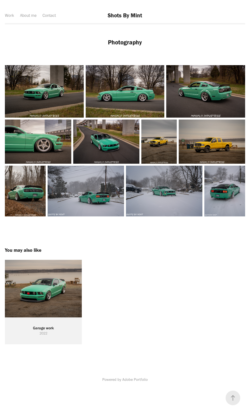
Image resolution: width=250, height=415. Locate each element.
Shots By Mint (125, 15)
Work (9, 15)
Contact (49, 15)
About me (28, 15)
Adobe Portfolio (135, 379)
